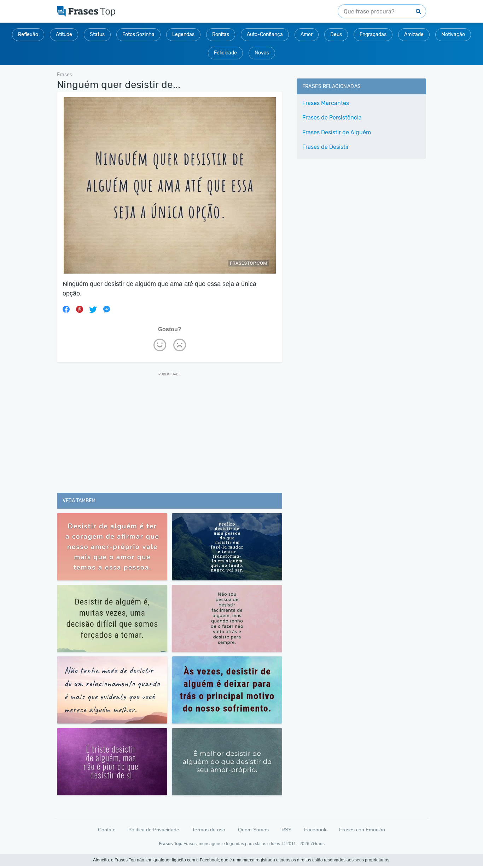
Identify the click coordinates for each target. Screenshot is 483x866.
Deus (336, 34)
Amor (307, 34)
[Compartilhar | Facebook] (66, 309)
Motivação (453, 34)
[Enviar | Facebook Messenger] (106, 309)
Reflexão (28, 34)
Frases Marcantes (325, 103)
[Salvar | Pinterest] (79, 309)
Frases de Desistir (325, 147)
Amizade (414, 34)
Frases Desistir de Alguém (336, 132)
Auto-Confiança (265, 34)
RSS (286, 829)
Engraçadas (373, 34)
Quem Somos (253, 829)
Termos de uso (208, 829)
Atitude (64, 34)
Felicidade (225, 53)
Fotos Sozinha (138, 34)
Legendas (183, 34)
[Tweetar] (93, 309)
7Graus (317, 843)
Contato (107, 829)
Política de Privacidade (153, 829)
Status (97, 34)
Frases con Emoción (362, 829)
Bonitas (220, 34)
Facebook (315, 829)
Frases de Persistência (332, 117)
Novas (262, 53)
